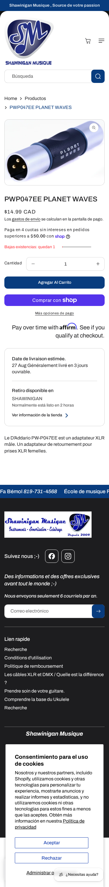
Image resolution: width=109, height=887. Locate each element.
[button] (100, 40)
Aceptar (52, 842)
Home (10, 98)
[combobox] (54, 76)
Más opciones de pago (54, 313)
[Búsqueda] (98, 76)
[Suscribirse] (98, 611)
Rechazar (52, 858)
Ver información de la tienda (37, 415)
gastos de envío (26, 219)
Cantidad (13, 263)
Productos (35, 98)
